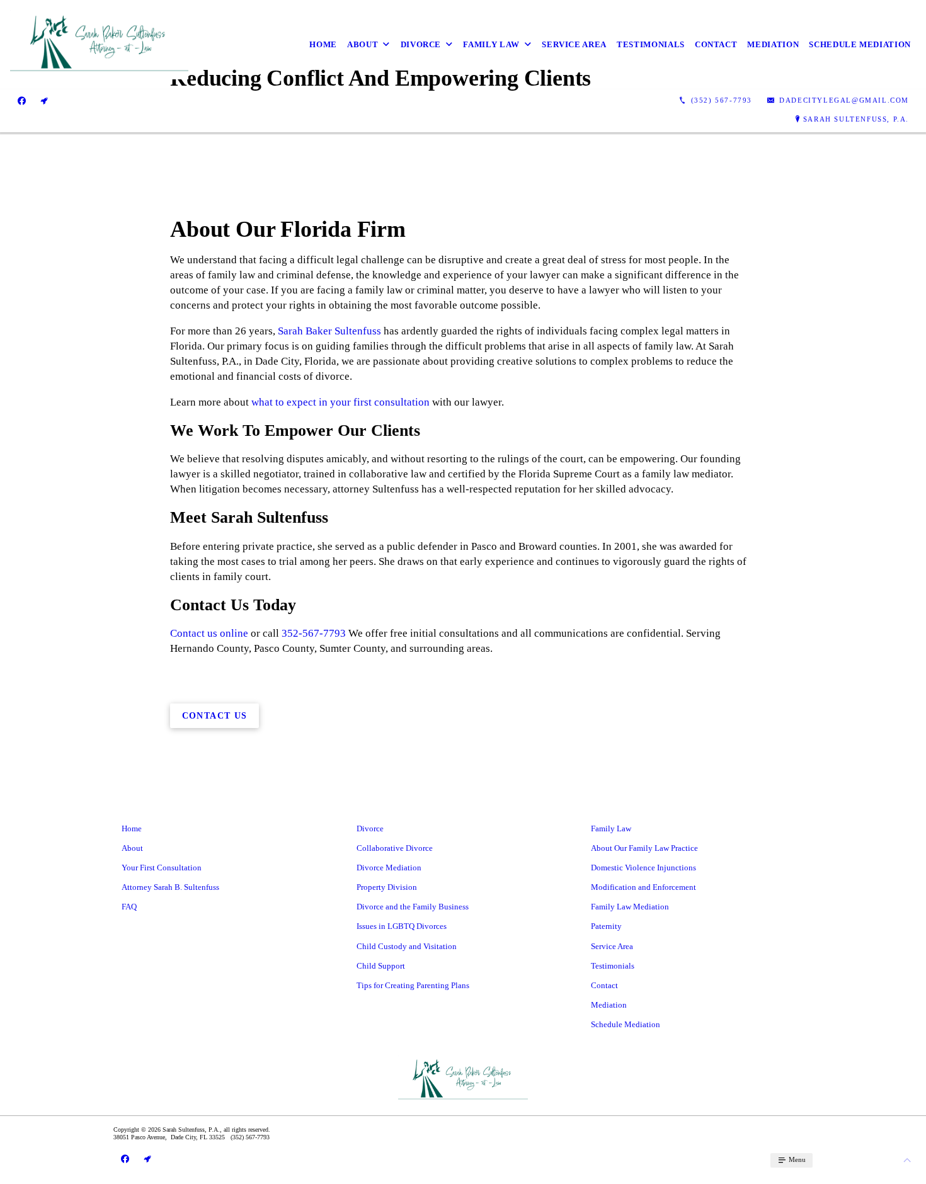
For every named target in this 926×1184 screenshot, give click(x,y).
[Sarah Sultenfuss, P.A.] (99, 44)
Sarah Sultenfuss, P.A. (856, 119)
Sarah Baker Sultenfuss (329, 331)
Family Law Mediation (630, 906)
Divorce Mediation (389, 867)
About (362, 44)
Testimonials (651, 44)
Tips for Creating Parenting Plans (413, 985)
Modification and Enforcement (643, 887)
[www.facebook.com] (21, 101)
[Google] (44, 101)
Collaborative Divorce (395, 848)
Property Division (387, 887)
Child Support (381, 966)
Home (323, 44)
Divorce (421, 44)
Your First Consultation (162, 867)
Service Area (574, 44)
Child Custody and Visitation (407, 946)
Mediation (773, 44)
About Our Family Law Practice (644, 848)
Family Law (491, 44)
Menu (796, 1159)
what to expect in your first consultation (340, 402)
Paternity (606, 926)
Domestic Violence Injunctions (643, 867)
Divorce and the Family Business (413, 906)
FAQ (129, 906)
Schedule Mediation (860, 44)
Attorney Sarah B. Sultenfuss (170, 887)
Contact (716, 44)
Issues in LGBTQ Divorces (402, 926)
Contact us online (209, 633)
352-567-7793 (314, 633)
